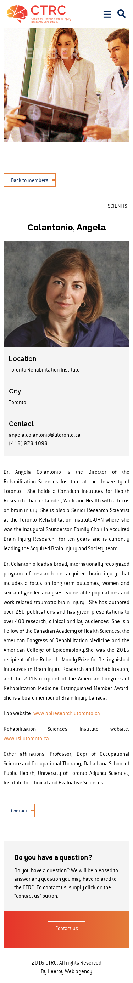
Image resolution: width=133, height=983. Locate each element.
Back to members (29, 180)
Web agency (78, 971)
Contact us (66, 928)
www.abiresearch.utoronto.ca (66, 713)
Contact (19, 810)
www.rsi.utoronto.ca (26, 738)
